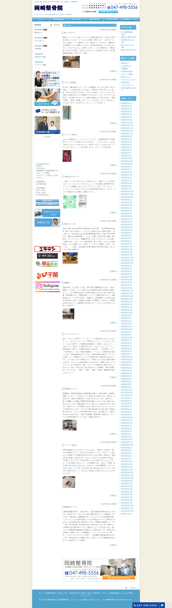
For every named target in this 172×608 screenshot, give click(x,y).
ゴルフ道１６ (126, 66)
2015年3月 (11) (126, 464)
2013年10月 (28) (127, 511)
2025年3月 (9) (126, 150)
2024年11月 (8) (126, 161)
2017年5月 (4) (126, 409)
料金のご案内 (112, 19)
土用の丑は (125, 82)
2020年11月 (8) (126, 293)
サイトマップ (86, 596)
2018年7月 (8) (126, 370)
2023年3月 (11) (126, 216)
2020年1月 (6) (126, 321)
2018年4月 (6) (126, 379)
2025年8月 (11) (126, 136)
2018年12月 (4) (127, 357)
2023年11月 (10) (127, 194)
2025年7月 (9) (126, 139)
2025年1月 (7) (126, 155)
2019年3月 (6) (126, 348)
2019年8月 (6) (126, 334)
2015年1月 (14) (127, 469)
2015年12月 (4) (127, 439)
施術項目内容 (95, 19)
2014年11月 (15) (127, 475)
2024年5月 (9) (126, 177)
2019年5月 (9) (126, 343)
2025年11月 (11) (127, 128)
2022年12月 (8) (127, 224)
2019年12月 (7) (127, 323)
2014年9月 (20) (127, 481)
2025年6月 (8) (126, 142)
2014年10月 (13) (127, 478)
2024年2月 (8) (126, 186)
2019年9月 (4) (126, 332)
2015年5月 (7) (126, 458)
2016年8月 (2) (126, 425)
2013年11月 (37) (127, 508)
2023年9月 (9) (126, 199)
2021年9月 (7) (126, 266)
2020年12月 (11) (127, 290)
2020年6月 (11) (126, 307)
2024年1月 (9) (126, 188)
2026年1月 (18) (127, 122)
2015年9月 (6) (126, 447)
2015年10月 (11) (127, 445)
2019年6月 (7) (126, 340)
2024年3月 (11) (126, 183)
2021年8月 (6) (126, 268)
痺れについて (126, 77)
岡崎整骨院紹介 (59, 19)
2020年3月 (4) (126, 315)
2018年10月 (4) (127, 362)
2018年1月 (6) (126, 387)
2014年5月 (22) (127, 492)
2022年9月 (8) (126, 232)
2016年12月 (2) (127, 417)
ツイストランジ (127, 85)
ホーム (41, 19)
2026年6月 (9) (126, 108)
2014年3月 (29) (127, 497)
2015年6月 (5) (126, 456)
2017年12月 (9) (127, 390)
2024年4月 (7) (126, 180)
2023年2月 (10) (127, 219)
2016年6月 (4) (126, 428)
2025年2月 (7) (126, 153)
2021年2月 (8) (126, 285)
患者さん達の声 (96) (128, 37)
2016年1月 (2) (126, 436)
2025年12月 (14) (127, 125)
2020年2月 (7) (126, 318)
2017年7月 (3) (126, 403)
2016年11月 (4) (126, 420)
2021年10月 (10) (127, 263)
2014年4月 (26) (127, 494)
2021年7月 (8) (126, 271)
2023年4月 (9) (126, 213)
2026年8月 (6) (126, 103)
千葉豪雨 (124, 68)
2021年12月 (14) (127, 257)
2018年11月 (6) (126, 359)
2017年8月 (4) (126, 401)
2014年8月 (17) (127, 483)
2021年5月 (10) (127, 277)
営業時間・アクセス (130, 19)
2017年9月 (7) (126, 398)
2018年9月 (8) (126, 365)
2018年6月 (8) (126, 373)
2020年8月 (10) (127, 301)
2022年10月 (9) (127, 230)
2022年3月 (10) (127, 249)
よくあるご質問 (126, 593)
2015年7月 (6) (126, 453)
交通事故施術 (114, 593)
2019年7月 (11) (126, 337)
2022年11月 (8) (126, 227)
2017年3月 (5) (126, 414)
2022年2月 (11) (126, 252)
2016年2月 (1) (126, 434)
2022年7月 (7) (126, 238)
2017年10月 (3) (127, 395)
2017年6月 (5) (126, 406)
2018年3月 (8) (126, 381)
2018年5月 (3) (126, 376)
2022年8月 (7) (126, 235)
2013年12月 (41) (127, 505)
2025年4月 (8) (126, 147)
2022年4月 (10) (127, 246)
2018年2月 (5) (126, 384)
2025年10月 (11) (127, 131)
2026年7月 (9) (126, 106)
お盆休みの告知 (127, 71)
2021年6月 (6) (126, 274)
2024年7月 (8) (126, 172)
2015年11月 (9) (126, 442)
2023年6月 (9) (126, 208)
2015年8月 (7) (126, 450)
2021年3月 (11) (126, 282)
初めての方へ (77, 19)
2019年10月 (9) (127, 329)
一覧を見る (56, 25)
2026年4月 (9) (126, 114)
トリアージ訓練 (127, 74)
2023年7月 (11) (126, 205)
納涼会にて (125, 63)
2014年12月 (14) (127, 472)
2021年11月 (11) (127, 260)
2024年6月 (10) (127, 175)
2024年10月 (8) (127, 164)
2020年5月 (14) (127, 310)
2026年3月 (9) (126, 117)
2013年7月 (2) (126, 514)
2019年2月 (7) (126, 351)
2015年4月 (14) (127, 461)
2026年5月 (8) (126, 111)
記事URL (113, 71)
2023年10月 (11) (127, 197)
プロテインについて (128, 79)
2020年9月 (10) (127, 299)
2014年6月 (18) (127, 489)
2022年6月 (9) (126, 241)
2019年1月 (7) (126, 354)
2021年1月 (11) (126, 288)
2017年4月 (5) (126, 412)
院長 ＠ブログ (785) (128, 50)
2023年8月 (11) (126, 202)
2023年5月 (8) (126, 210)
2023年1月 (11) (126, 221)
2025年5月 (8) (126, 144)
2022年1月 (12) (127, 255)
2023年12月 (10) (127, 191)
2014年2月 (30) (127, 500)
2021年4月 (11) (126, 279)
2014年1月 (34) (127, 503)
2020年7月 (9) (126, 304)
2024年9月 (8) (126, 166)
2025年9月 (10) (127, 133)
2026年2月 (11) (126, 119)
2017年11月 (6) (126, 392)
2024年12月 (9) (127, 158)
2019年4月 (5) (126, 345)
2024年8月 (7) (126, 169)
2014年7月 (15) (127, 486)
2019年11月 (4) (126, 326)
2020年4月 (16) (127, 312)
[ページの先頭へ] (131, 587)
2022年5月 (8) (126, 244)
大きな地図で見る (42, 164)
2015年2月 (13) (127, 467)
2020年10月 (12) (127, 296)
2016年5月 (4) (126, 431)
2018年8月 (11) (126, 368)
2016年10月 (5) (127, 423)
